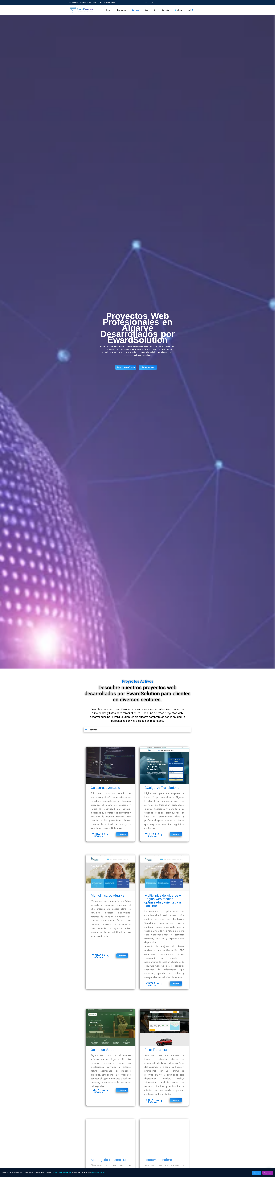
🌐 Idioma (178, 10)
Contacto (165, 10)
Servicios (135, 10)
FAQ (155, 10)
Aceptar (257, 1173)
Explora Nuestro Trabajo (126, 367)
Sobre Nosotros (120, 10)
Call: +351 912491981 (109, 2)
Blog (146, 10)
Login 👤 (190, 10)
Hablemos (122, 834)
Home (108, 10)
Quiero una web (148, 367)
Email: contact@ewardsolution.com (84, 2)
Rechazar (267, 1173)
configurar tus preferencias (62, 1172)
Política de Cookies (98, 1172)
